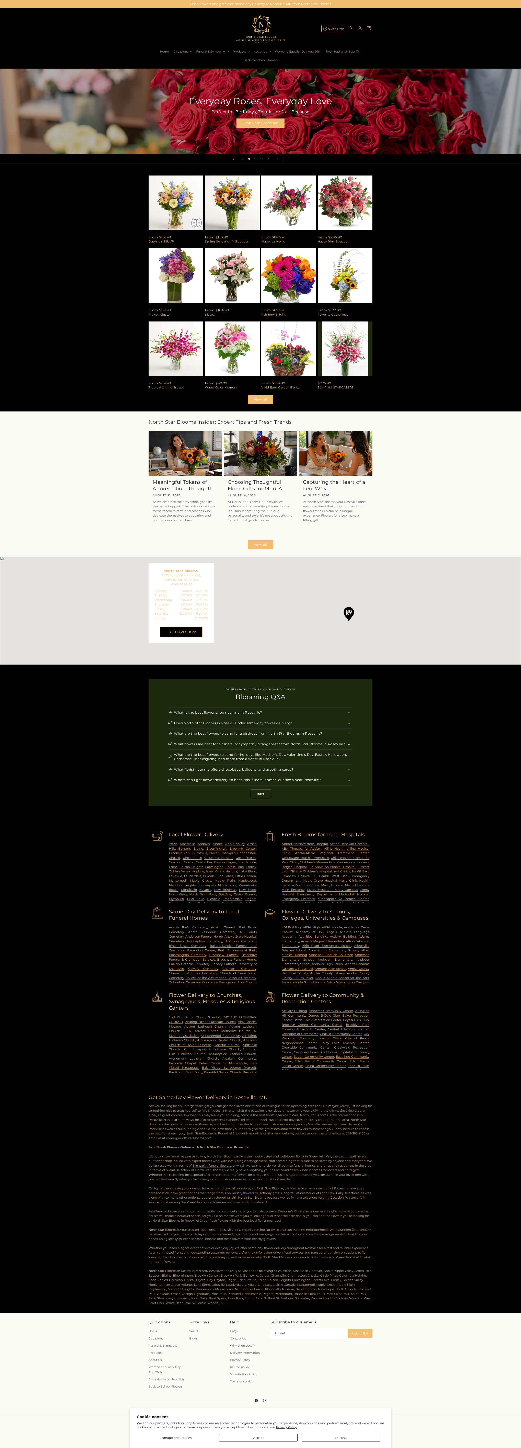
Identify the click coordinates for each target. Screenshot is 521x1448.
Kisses (210, 314)
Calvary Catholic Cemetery (189, 964)
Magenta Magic (273, 241)
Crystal (189, 862)
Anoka (218, 844)
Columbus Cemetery (184, 982)
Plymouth (176, 899)
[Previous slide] (233, 158)
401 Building (291, 927)
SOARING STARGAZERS (336, 387)
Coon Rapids (246, 858)
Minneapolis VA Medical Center (343, 899)
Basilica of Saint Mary (185, 1072)
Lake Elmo (247, 871)
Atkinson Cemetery (240, 941)
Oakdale (224, 894)
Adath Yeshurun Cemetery (211, 932)
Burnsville (199, 853)
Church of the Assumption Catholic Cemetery (220, 978)
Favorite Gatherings (333, 314)
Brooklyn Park (179, 853)
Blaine (198, 848)
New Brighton (225, 890)
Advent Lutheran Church (205, 1026)
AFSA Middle (332, 927)
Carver (214, 853)
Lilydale (209, 876)
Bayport (184, 848)
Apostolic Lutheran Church (219, 1049)
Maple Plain (225, 880)
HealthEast (360, 871)
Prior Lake (195, 899)
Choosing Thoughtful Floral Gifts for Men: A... (257, 485)
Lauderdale (192, 876)
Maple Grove (200, 880)
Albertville (187, 844)
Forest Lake (234, 867)
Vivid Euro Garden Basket (281, 387)
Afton (173, 844)
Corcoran (176, 862)
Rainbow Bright (273, 314)
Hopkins (198, 871)
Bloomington (216, 848)
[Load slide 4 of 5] (261, 159)
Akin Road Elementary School (326, 946)
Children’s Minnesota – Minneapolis (327, 862)
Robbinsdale (232, 899)
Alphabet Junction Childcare (331, 955)
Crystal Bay (204, 862)
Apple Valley (235, 844)
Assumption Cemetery (204, 941)
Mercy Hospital (332, 885)
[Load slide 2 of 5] (249, 159)
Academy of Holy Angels (316, 932)
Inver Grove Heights (222, 871)
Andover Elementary (335, 959)
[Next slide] (277, 158)
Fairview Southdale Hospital (332, 867)
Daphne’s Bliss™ (161, 241)
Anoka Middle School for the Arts (342, 978)
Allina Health (334, 848)
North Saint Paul (202, 894)
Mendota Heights (182, 885)
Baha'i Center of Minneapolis (223, 1063)
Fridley (251, 867)
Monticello (189, 890)
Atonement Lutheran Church (193, 1058)
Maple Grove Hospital (320, 880)
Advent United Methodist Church (222, 1031)
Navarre (205, 890)
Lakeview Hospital (296, 876)
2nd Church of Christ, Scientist (195, 1017)
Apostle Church (227, 1045)
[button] (182, 51)
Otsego (250, 894)
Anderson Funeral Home (204, 936)
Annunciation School (330, 969)
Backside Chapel (182, 1063)
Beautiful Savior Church (222, 1072)
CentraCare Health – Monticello (305, 858)
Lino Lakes (225, 876)
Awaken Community (239, 1058)
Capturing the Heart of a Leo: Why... (334, 485)
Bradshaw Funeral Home (236, 959)
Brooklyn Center (243, 848)
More (260, 794)
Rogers (250, 899)
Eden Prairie (247, 862)
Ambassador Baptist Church (219, 1040)
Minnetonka (227, 885)
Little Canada (245, 876)
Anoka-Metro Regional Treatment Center (332, 853)
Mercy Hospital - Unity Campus (332, 890)
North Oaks (178, 894)
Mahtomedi (178, 880)
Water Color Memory (221, 387)
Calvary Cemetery (203, 969)
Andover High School (328, 964)
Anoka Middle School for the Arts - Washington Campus (325, 982)
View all (260, 399)
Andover (204, 844)
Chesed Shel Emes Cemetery (193, 973)
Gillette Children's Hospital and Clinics (320, 871)
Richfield (213, 899)
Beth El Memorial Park (237, 950)
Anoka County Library (327, 973)
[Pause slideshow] (287, 158)
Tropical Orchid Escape (166, 387)
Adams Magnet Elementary (322, 941)
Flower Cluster (160, 314)
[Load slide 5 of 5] (268, 159)
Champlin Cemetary (239, 969)
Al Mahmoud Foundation (220, 1036)
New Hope (247, 890)
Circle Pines (192, 858)
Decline (341, 1438)
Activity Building (343, 936)
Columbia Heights (218, 858)
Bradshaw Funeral (223, 955)
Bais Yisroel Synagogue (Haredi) (229, 1068)
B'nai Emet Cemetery (187, 946)
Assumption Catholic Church (232, 1054)
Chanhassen (246, 853)
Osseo (238, 894)
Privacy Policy (286, 1427)
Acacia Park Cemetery (188, 927)
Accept (258, 1438)
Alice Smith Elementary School (333, 950)
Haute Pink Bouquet (333, 241)
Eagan (231, 862)
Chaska (174, 858)
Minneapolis (207, 885)
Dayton (219, 862)
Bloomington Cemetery (187, 955)
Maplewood (247, 880)
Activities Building (313, 936)
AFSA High (311, 927)
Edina (173, 867)
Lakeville (175, 876)
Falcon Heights (191, 867)
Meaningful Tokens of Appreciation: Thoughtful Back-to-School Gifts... (184, 485)
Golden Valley (179, 871)
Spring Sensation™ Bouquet (226, 241)
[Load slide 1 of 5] (243, 159)
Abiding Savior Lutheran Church (210, 1022)
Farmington (214, 867)
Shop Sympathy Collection (260, 129)
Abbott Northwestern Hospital (305, 844)
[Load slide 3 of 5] (255, 159)
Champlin (228, 853)
